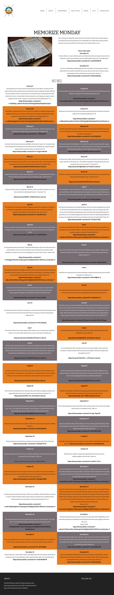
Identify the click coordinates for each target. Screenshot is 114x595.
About (51, 11)
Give (94, 11)
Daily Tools (75, 11)
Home (42, 11)
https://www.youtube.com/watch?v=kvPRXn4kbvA (29, 461)
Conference (62, 11)
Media (86, 11)
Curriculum (104, 11)
